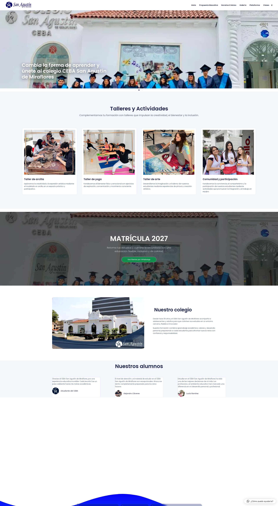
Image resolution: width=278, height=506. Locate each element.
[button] (260, 501)
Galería (243, 5)
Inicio (193, 5)
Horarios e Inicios (228, 5)
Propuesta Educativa (208, 5)
